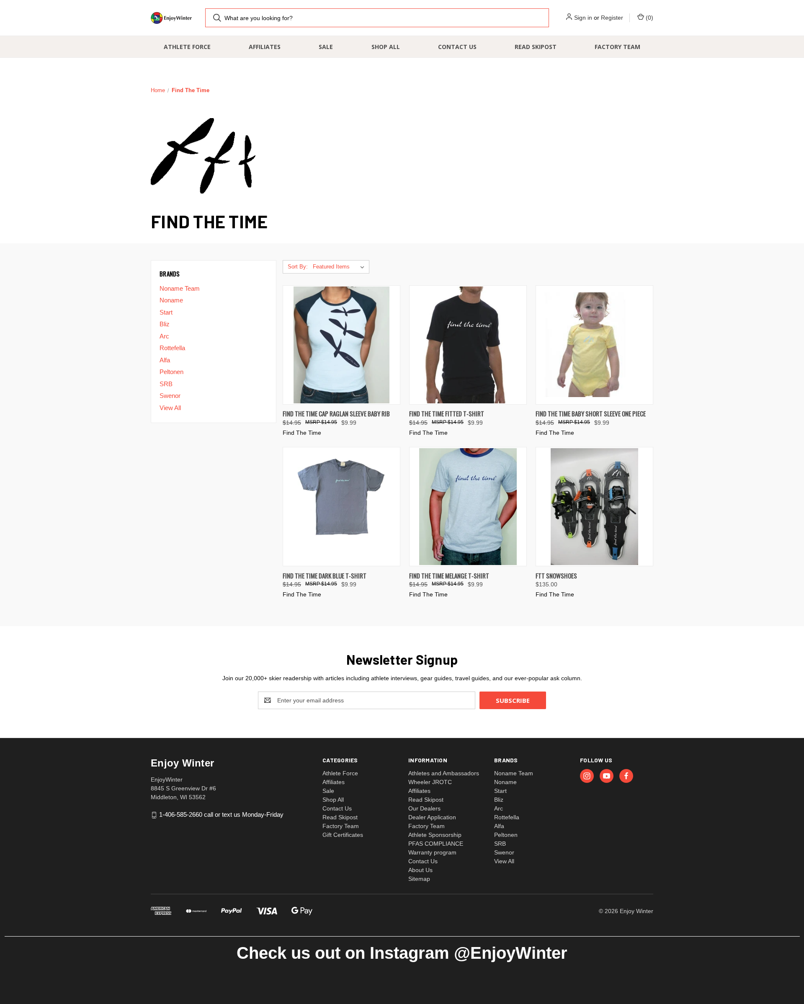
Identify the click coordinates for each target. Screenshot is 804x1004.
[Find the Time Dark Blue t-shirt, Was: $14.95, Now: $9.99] (341, 507)
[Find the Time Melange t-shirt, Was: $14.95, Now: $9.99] (468, 507)
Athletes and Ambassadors (443, 773)
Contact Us (457, 47)
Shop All (385, 47)
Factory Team (617, 47)
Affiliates (265, 47)
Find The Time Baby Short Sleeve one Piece (591, 413)
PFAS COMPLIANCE (435, 843)
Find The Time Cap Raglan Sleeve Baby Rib (336, 413)
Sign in (583, 17)
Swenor (170, 395)
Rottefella (172, 347)
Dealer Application (432, 817)
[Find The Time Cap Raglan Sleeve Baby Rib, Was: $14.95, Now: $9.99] (341, 345)
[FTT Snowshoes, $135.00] (594, 507)
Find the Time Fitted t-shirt (446, 413)
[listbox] (340, 267)
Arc (164, 336)
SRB (166, 383)
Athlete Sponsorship (434, 834)
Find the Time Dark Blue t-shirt (324, 575)
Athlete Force (187, 47)
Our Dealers (424, 808)
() (648, 17)
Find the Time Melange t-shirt (449, 575)
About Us (420, 870)
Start (166, 312)
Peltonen (171, 371)
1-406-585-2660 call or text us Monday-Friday (221, 814)
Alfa (165, 360)
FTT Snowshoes (556, 575)
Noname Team (180, 288)
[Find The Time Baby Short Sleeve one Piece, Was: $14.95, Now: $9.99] (594, 345)
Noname (171, 300)
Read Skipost (536, 47)
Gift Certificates (342, 834)
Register (612, 17)
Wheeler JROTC (430, 782)
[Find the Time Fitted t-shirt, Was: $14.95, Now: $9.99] (468, 345)
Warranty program (432, 852)
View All (170, 407)
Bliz (165, 324)
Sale (326, 47)
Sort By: (298, 266)
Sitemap (419, 878)
